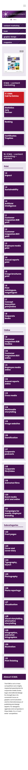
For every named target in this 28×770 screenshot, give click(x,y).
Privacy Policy (18, 753)
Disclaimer (19, 750)
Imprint (11, 750)
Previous (20, 51)
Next (23, 51)
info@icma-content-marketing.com (11, 738)
